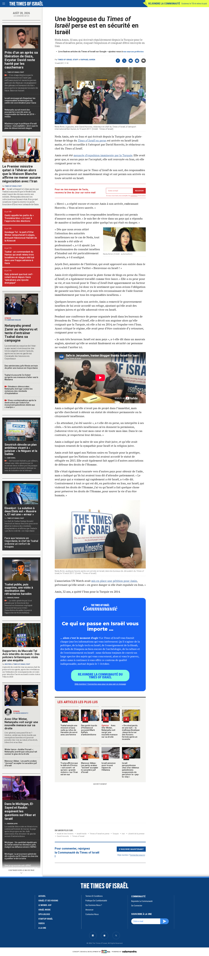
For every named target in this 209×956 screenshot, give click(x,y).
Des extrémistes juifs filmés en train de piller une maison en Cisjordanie (21, 367)
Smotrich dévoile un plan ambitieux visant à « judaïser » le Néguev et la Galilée (21, 449)
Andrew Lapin (12, 823)
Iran (123, 834)
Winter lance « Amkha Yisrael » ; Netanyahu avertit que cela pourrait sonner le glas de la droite (21, 751)
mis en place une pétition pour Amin (114, 581)
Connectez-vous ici (137, 855)
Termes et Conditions (94, 896)
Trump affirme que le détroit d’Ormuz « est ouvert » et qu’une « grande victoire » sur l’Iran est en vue (69, 769)
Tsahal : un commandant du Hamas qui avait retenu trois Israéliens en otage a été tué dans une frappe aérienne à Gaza (19, 257)
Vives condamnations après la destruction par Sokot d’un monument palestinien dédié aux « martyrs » (20, 403)
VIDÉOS (41, 923)
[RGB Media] (106, 951)
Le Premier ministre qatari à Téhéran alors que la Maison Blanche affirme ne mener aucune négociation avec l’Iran (21, 173)
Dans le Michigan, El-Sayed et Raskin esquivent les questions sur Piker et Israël (20, 811)
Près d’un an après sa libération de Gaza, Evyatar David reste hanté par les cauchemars (21, 60)
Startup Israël (45, 919)
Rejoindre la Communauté (164, 3)
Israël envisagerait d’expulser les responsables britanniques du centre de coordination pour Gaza (20, 100)
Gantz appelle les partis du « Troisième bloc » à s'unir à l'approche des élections (19, 218)
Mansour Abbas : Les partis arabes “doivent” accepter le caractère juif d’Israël (89, 767)
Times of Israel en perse (99, 834)
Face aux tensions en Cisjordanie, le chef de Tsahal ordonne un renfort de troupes (21, 542)
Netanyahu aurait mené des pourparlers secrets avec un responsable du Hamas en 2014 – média (20, 113)
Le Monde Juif (44, 905)
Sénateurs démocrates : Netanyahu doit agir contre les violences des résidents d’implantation (19, 390)
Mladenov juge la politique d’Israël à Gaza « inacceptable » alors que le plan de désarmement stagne (21, 125)
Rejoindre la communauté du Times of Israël (100, 675)
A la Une (42, 928)
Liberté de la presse (136, 834)
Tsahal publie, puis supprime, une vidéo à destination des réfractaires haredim (19, 589)
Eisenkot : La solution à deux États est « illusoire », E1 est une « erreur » (20, 511)
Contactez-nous (92, 914)
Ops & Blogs (44, 914)
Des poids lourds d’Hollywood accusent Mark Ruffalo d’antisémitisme (89, 730)
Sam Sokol (11, 458)
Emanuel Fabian (13, 598)
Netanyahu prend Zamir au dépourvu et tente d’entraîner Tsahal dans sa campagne (21, 333)
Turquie (116, 834)
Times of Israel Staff (68, 60)
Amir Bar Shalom (14, 320)
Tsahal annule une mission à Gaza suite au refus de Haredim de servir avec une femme (69, 730)
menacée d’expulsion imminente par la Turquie (103, 155)
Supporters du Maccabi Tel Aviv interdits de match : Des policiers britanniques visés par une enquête (21, 655)
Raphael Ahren (88, 60)
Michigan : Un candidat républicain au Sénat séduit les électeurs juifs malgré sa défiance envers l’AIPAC (21, 844)
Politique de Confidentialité (96, 900)
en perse (92, 140)
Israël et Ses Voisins (65, 834)
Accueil (42, 896)
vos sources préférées (133, 52)
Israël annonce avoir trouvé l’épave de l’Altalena (108, 766)
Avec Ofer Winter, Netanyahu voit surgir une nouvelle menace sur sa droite (109, 731)
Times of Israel (78, 836)
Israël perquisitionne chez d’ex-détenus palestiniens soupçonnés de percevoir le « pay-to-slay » (130, 770)
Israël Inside (81, 834)
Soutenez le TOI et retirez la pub (194, 3)
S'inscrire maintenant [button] (131, 849)
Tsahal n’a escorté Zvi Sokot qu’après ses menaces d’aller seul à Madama (21, 377)
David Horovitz (63, 836)
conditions (134, 195)
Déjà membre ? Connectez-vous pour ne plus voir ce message (100, 684)
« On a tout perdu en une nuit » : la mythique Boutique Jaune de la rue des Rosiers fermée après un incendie (130, 732)
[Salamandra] (129, 951)
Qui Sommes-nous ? (93, 905)
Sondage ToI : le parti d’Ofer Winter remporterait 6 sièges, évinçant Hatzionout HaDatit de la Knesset (21, 236)
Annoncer (89, 910)
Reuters (8, 664)
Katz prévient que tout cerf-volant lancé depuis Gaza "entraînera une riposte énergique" (19, 278)
